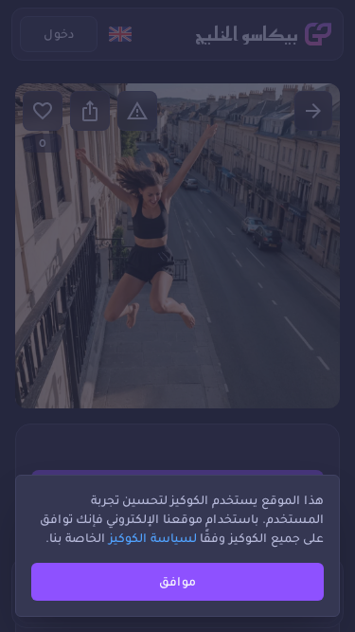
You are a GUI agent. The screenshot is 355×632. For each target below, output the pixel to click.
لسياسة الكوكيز (153, 538)
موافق (177, 581)
